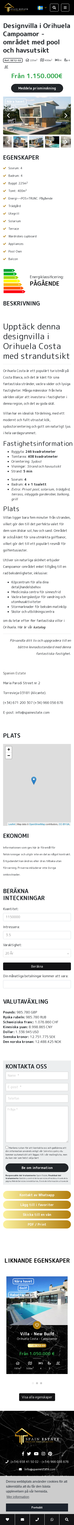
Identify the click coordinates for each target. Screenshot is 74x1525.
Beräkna (37, 966)
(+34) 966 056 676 (55, 1462)
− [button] (8, 755)
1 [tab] (33, 1383)
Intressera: (11, 927)
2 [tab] (37, 1383)
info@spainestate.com (39, 1469)
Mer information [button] (18, 1497)
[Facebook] (23, 1454)
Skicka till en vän (37, 1214)
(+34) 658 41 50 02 (25, 1462)
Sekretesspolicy (51, 1151)
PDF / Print (37, 1224)
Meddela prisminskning (37, 88)
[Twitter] (29, 1454)
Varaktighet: (12, 945)
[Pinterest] (50, 1454)
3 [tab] (41, 1383)
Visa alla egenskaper (37, 1397)
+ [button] (8, 749)
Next (66, 116)
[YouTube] (36, 1454)
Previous (8, 116)
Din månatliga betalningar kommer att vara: (35, 976)
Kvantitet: (11, 909)
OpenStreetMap (37, 824)
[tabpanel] (37, 1326)
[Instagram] (43, 1454)
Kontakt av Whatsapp (37, 1195)
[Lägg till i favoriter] (37, 1325)
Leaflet (11, 824)
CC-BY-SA (64, 824)
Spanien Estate (14, 673)
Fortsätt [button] (37, 1507)
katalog (39, 627)
